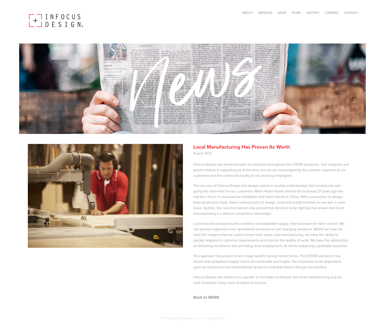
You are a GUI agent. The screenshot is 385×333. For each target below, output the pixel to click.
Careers (331, 12)
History (312, 12)
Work (296, 12)
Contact (351, 12)
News (282, 12)
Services (265, 12)
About (247, 12)
